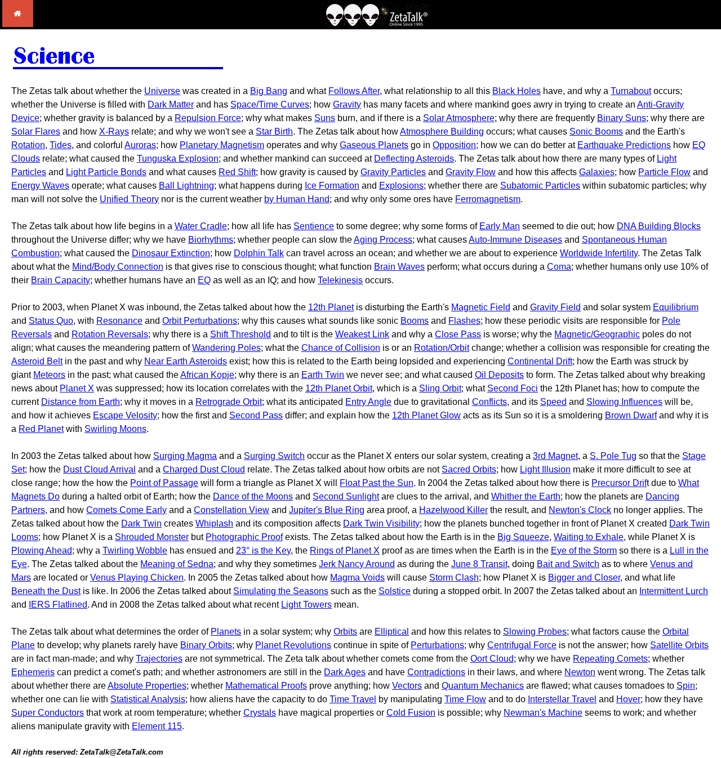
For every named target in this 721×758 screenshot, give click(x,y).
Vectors (407, 685)
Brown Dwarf (631, 415)
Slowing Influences (624, 402)
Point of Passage (164, 483)
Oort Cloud (492, 658)
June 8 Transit (479, 564)
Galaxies (597, 172)
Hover (628, 699)
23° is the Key (263, 550)
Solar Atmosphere (459, 118)
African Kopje (207, 375)
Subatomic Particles (540, 185)
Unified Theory (129, 199)
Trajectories (159, 658)
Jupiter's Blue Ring (326, 510)
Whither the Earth (525, 496)
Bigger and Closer (584, 577)
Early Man (499, 226)
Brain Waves (399, 266)
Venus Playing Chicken (137, 577)
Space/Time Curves (269, 104)
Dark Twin (141, 523)
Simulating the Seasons (280, 591)
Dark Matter (171, 104)
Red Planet (41, 429)
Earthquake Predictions (624, 145)
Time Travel (353, 699)
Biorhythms (210, 239)
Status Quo (51, 321)
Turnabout (631, 91)
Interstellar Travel (562, 699)
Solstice (395, 591)
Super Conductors (47, 712)
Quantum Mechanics (483, 685)
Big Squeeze (523, 537)
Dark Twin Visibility (381, 523)
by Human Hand (297, 199)
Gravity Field (555, 307)
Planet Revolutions (293, 645)
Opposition (454, 145)
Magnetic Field (480, 307)
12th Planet (331, 307)
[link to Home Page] (17, 24)
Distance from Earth (80, 402)
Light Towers (306, 604)
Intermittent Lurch (673, 591)
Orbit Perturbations (199, 321)
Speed (553, 402)
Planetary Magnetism (222, 145)
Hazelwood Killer (453, 510)
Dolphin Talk (259, 253)
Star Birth (274, 131)
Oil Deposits (499, 375)
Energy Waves (40, 185)
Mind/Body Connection (117, 266)
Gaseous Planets (374, 145)
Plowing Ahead (41, 550)
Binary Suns (621, 118)
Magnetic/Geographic (597, 334)
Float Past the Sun (376, 483)
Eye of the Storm (584, 550)
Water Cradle (201, 226)
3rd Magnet (555, 456)
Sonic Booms (596, 131)
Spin (686, 685)
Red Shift (237, 172)
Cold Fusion (410, 712)
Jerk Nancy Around (357, 564)
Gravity (347, 104)
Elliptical (392, 631)
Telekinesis (340, 280)
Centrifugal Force (522, 645)
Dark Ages (345, 672)
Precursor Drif (619, 483)
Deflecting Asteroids (414, 158)
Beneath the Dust (46, 591)
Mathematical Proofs (266, 685)
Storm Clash (454, 577)
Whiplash (214, 523)
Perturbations (437, 645)
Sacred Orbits (469, 469)
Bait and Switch (568, 564)
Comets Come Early (126, 510)
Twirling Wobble (135, 550)
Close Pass (458, 334)
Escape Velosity (125, 415)
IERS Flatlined (58, 604)
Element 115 (157, 726)
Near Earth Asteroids (185, 361)
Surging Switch (274, 456)
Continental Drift (540, 361)
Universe (162, 91)
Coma (559, 266)
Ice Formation (332, 185)
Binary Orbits (206, 645)
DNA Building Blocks (659, 226)
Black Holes (516, 91)
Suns (324, 118)
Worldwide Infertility (599, 253)
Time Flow (465, 699)
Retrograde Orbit (228, 402)
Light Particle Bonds (106, 172)
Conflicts (489, 402)
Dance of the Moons (253, 496)
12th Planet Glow (426, 415)
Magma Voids (357, 577)
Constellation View (231, 510)
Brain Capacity (60, 280)
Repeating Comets (610, 658)
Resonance (119, 321)
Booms (414, 321)
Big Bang (268, 91)
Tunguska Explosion (178, 158)
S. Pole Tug (613, 456)
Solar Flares (35, 131)
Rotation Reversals (110, 334)
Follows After (354, 91)
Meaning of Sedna (176, 564)
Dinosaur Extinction (171, 253)
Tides (61, 145)
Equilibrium (675, 307)
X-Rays (114, 131)
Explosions (401, 185)
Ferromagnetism (487, 199)
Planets (226, 631)
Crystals (259, 712)
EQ (204, 280)
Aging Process (383, 239)
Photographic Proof (244, 537)
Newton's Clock (580, 510)
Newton (579, 672)
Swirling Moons (115, 429)
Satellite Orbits (679, 645)
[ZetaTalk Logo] (377, 23)
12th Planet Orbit (338, 388)
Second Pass (256, 415)
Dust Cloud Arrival (99, 469)
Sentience (313, 226)
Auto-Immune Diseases (515, 239)
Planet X (77, 388)
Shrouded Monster (152, 537)
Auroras (140, 145)
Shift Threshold (240, 334)
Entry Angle (368, 402)
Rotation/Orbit (441, 348)
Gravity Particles (393, 172)
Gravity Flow (471, 172)
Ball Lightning (186, 185)
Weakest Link (362, 334)
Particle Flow (664, 172)
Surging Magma (185, 456)
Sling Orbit (440, 388)
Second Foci (512, 388)
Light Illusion (545, 469)
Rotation (28, 145)
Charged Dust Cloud (204, 469)
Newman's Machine (543, 712)
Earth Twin (322, 375)
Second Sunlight (346, 496)
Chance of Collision (340, 348)
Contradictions (436, 672)
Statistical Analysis (147, 699)
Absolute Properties (147, 685)
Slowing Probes (535, 631)
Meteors (49, 375)
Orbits (345, 631)
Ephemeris (33, 672)
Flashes (464, 321)
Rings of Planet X (345, 550)
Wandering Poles (226, 348)
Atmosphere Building (442, 131)
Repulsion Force (208, 118)
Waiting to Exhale (589, 537)
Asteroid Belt (37, 361)
